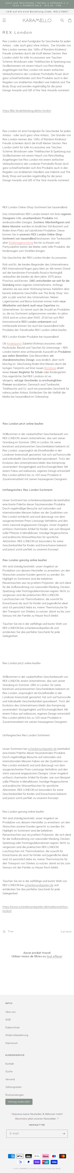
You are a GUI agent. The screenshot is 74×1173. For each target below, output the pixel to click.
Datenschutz (12, 1027)
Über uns (10, 1011)
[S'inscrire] (64, 1134)
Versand (10, 1079)
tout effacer (54, 956)
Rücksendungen (14, 1094)
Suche (9, 1071)
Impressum (11, 1043)
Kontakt (9, 1063)
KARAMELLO (24, 1168)
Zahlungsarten (13, 1087)
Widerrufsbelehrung (16, 1035)
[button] (4, 20)
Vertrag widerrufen (19, 1101)
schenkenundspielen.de (42, 749)
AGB (8, 1019)
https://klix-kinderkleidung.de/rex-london (27, 110)
